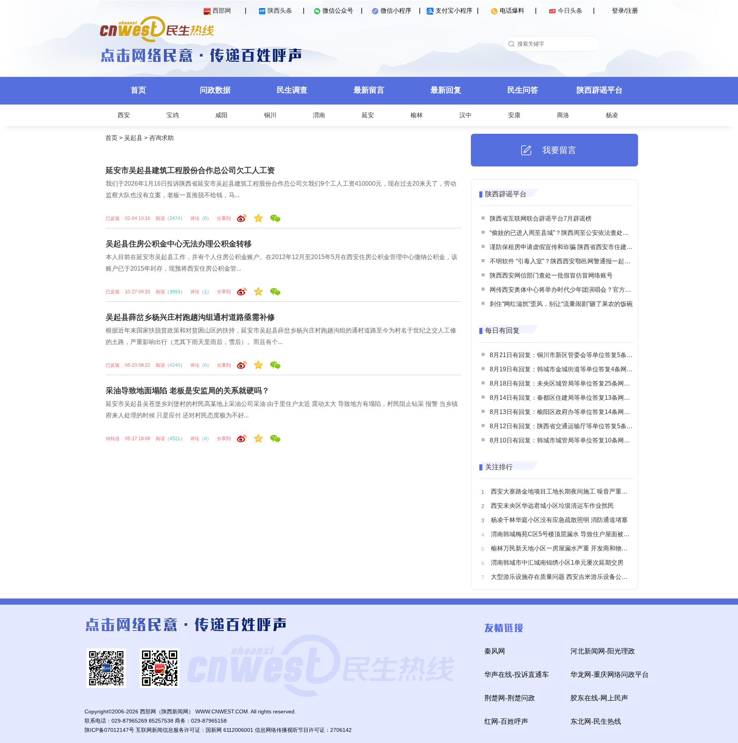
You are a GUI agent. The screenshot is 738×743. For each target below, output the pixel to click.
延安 (368, 115)
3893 (175, 291)
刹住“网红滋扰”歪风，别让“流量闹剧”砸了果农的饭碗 (561, 304)
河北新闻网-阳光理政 (602, 651)
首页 (138, 90)
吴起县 (133, 138)
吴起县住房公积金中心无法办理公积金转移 (179, 243)
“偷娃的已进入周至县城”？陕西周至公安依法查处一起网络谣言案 (578, 232)
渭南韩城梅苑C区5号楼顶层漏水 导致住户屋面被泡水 (563, 534)
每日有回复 (502, 330)
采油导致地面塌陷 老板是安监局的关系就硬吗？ (187, 390)
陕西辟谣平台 (600, 90)
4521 (175, 438)
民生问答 (522, 90)
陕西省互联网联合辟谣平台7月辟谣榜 (541, 218)
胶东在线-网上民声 (599, 698)
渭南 (319, 115)
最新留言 (369, 90)
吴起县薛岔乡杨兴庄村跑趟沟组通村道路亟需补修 (190, 317)
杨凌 (612, 115)
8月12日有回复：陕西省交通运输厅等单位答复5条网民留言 (570, 426)
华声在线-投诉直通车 (516, 674)
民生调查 (292, 90)
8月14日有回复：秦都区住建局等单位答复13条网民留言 (566, 397)
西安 (124, 115)
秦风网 (494, 651)
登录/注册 (625, 10)
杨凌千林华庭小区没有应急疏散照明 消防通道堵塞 (559, 520)
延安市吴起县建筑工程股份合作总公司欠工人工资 (190, 170)
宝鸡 (172, 115)
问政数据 (215, 90)
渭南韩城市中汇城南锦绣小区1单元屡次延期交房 (557, 562)
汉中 (465, 115)
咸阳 (221, 115)
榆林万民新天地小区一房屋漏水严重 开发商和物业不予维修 (571, 548)
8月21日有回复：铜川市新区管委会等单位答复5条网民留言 (570, 355)
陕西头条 (280, 10)
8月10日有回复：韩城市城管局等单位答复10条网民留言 (566, 440)
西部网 (222, 10)
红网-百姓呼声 (506, 721)
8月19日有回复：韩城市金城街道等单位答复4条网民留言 (567, 369)
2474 (175, 218)
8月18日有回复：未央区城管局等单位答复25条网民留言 (566, 383)
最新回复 (445, 90)
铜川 (270, 115)
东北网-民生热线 (595, 721)
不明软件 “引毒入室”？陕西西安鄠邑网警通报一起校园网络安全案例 (581, 261)
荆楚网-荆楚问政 (509, 698)
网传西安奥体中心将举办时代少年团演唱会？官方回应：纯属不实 (579, 289)
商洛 (563, 115)
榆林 (417, 115)
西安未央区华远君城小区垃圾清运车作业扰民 (552, 505)
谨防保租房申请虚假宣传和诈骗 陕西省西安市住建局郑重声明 (573, 247)
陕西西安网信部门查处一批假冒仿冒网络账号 (551, 275)
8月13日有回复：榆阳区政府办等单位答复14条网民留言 (566, 412)
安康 (514, 115)
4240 (175, 365)
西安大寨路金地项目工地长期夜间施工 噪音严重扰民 (562, 491)
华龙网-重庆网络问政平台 (609, 674)
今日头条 (570, 10)
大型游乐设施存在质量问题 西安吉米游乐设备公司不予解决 (571, 576)
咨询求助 (161, 138)
